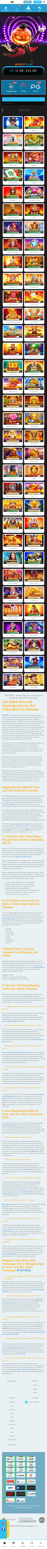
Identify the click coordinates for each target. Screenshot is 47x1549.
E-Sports (12, 1436)
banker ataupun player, (9, 919)
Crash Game (12, 1424)
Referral (35, 1393)
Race (39, 10)
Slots (17, 10)
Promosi (35, 1385)
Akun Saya (41, 1546)
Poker (12, 1432)
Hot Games (6, 10)
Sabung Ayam (12, 1439)
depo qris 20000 (30, 1151)
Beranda (4, 1546)
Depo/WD (23, 1546)
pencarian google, (7, 1231)
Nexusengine (11, 804)
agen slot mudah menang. (23, 856)
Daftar (37, 2)
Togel (12, 1417)
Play (30, 64)
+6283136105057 (34, 1402)
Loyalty (35, 1389)
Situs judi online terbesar (22, 824)
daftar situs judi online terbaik (26, 1369)
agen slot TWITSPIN (8, 1254)
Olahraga (12, 1421)
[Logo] (8, 2)
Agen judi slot (6, 1204)
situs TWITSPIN (25, 1169)
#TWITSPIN (24, 1270)
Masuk (27, 2)
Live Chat (31, 1546)
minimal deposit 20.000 (26, 1192)
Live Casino (28, 10)
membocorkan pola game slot (15, 1348)
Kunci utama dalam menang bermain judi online (16, 1052)
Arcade (12, 1428)
